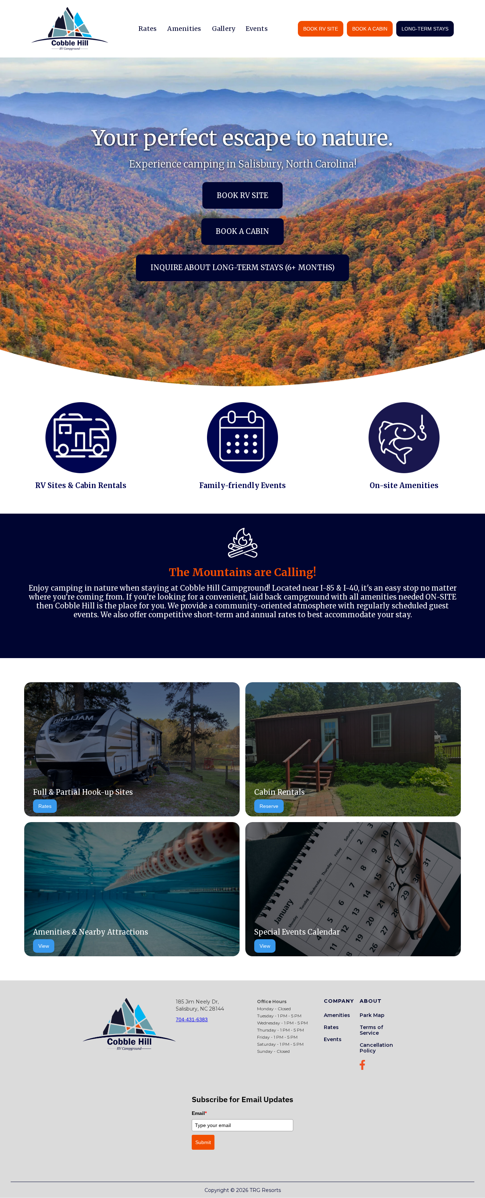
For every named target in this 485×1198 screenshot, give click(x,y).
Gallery (223, 28)
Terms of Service (371, 1030)
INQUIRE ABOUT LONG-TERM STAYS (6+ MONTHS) (243, 267)
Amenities (184, 28)
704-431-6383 (192, 1019)
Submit (203, 1142)
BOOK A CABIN (369, 29)
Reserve (269, 806)
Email (199, 1113)
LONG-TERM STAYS (425, 29)
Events (257, 28)
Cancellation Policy (376, 1048)
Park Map (372, 1015)
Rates (147, 28)
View (43, 946)
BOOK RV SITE (320, 29)
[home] (69, 28)
